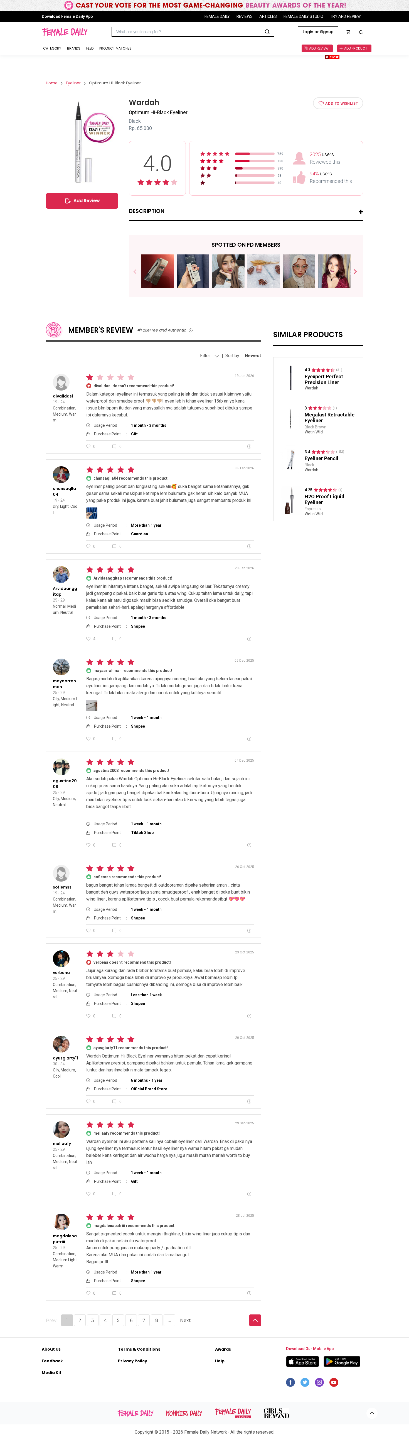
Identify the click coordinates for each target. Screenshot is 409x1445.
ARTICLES (268, 16)
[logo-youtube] (333, 1383)
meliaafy (62, 1143)
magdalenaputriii (65, 1239)
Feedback (52, 1361)
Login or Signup (318, 32)
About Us (51, 1349)
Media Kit (51, 1372)
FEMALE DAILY (217, 16)
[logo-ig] (319, 1383)
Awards (223, 1349)
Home (52, 83)
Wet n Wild (314, 432)
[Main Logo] (65, 32)
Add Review (86, 200)
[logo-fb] (290, 1383)
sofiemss (62, 887)
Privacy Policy (132, 1361)
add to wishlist (341, 103)
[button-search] (267, 32)
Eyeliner (73, 83)
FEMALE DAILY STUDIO (303, 16)
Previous (139, 272)
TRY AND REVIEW (345, 16)
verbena (61, 972)
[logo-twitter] (304, 1383)
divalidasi (63, 396)
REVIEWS (244, 16)
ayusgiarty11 (65, 1058)
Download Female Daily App (67, 16)
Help (220, 1361)
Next (353, 272)
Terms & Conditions (139, 1349)
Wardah (311, 388)
